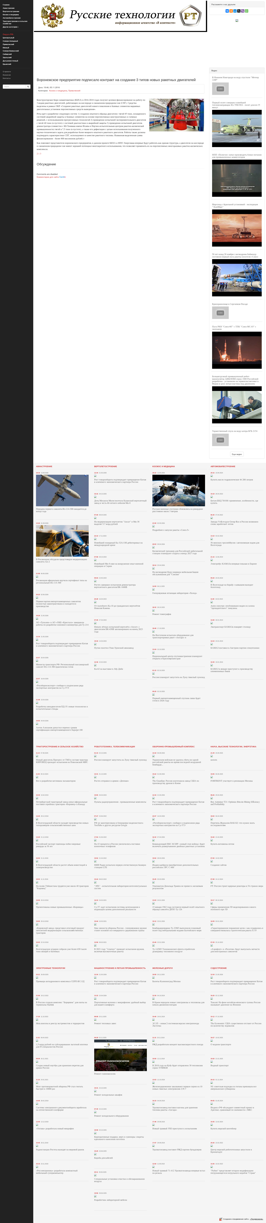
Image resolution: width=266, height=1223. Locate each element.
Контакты (7, 78)
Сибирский (7, 54)
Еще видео (237, 454)
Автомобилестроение (12, 18)
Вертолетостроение (11, 11)
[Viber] (242, 11)
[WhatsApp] (246, 11)
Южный (6, 47)
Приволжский (8, 44)
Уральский (7, 57)
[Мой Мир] (235, 11)
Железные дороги (162, 968)
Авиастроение (9, 8)
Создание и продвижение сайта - (243, 1219)
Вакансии (7, 75)
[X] (239, 11)
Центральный (8, 37)
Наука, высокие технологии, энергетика (233, 746)
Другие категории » (11, 27)
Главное (6, 4)
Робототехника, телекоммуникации (114, 746)
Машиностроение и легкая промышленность (120, 968)
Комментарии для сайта (51, 176)
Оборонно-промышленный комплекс (173, 746)
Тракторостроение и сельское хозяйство (15, 22)
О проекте (7, 71)
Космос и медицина (11, 14)
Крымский (7, 64)
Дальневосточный (10, 60)
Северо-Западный (10, 41)
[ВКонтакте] (227, 11)
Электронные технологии (50, 968)
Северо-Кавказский (11, 51)
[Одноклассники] (231, 11)
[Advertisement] (117, 52)
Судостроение (219, 968)
